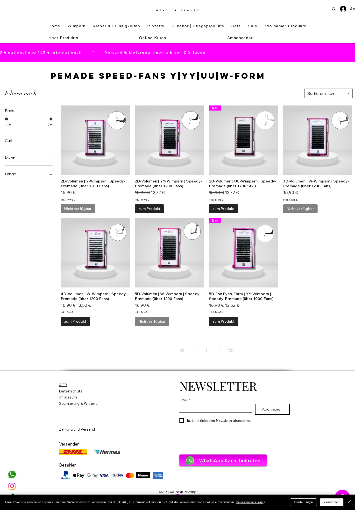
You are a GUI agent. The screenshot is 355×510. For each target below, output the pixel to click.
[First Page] (182, 350)
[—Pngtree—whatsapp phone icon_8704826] (12, 474)
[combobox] (328, 93)
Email (184, 400)
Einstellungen (303, 502)
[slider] (6, 119)
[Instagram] (12, 486)
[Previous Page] (193, 350)
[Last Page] (230, 350)
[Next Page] (220, 350)
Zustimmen (331, 502)
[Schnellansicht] (95, 140)
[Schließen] (349, 502)
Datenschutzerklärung (250, 502)
